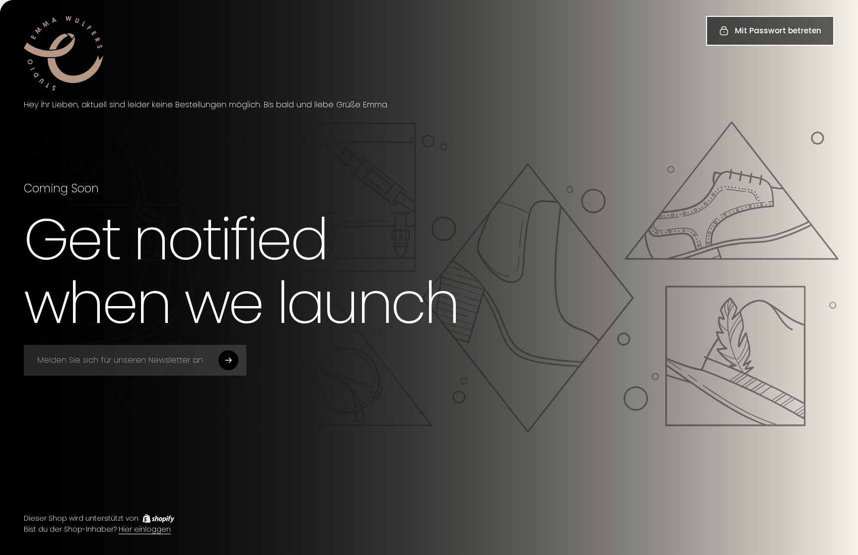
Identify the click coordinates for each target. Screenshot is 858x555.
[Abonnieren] (228, 360)
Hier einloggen (145, 530)
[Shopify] (158, 518)
